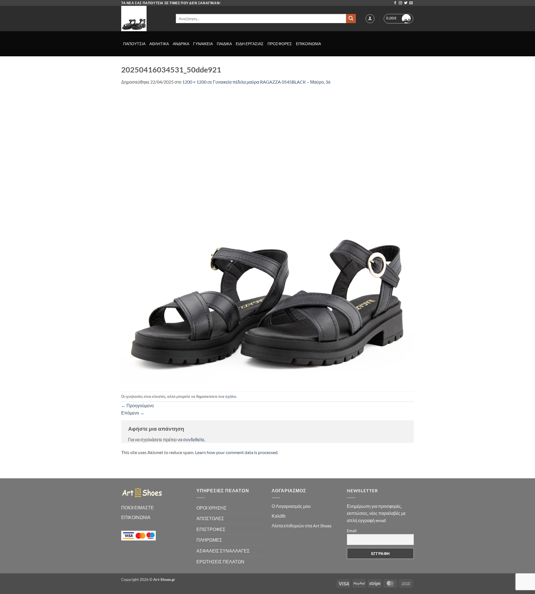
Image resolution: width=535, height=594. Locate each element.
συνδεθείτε (193, 439)
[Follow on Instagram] (400, 3)
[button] (370, 18)
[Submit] (351, 18)
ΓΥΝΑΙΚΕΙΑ (203, 43)
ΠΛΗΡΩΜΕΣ (209, 539)
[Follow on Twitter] (405, 3)
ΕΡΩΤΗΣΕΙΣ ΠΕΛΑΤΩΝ (220, 561)
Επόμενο (132, 412)
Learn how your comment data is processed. (236, 452)
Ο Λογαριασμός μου (291, 506)
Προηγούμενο (137, 405)
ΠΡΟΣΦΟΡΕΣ (280, 43)
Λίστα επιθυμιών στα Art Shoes (302, 525)
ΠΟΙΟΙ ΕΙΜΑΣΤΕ (137, 507)
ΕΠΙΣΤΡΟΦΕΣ (210, 529)
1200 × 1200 (194, 81)
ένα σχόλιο (227, 396)
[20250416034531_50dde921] (267, 238)
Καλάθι (279, 515)
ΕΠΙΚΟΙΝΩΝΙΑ (308, 43)
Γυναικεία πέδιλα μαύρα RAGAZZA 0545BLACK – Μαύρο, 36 (271, 81)
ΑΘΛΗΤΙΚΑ (159, 43)
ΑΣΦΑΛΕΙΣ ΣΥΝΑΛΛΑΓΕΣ (223, 550)
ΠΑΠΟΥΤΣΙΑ (134, 43)
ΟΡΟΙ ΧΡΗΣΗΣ (211, 507)
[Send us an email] (411, 3)
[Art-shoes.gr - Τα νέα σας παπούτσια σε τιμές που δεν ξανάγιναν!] (144, 18)
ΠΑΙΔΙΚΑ (224, 43)
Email (352, 530)
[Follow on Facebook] (395, 3)
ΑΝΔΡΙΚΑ (181, 43)
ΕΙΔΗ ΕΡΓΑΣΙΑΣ (250, 43)
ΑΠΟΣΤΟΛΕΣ (210, 518)
